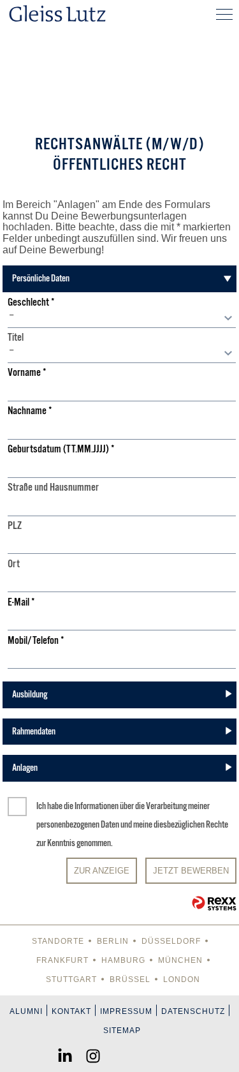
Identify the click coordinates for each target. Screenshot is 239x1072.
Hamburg (123, 960)
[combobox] (122, 318)
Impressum (126, 1011)
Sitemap (122, 1030)
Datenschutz (193, 1011)
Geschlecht (31, 302)
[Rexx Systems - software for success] (214, 903)
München (180, 960)
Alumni (26, 1011)
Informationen (97, 806)
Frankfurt (62, 960)
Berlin (113, 941)
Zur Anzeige (101, 870)
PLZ (15, 526)
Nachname (30, 411)
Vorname (27, 373)
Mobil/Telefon (36, 641)
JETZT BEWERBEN (191, 870)
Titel (16, 337)
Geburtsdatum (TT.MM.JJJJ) (61, 449)
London (181, 979)
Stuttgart (71, 979)
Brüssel (130, 979)
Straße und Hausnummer (53, 487)
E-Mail (21, 602)
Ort (14, 564)
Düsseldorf (171, 941)
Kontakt (71, 1011)
